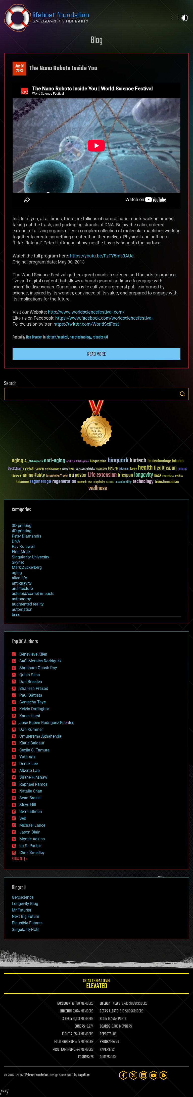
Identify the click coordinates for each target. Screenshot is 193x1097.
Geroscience (22, 897)
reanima (22, 481)
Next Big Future (25, 916)
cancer (39, 469)
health (145, 468)
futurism (123, 469)
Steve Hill (27, 804)
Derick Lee (28, 763)
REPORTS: (106, 1034)
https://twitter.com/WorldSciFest (86, 324)
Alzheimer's (36, 462)
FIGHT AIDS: (70, 1034)
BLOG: (103, 1019)
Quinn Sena (29, 674)
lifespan (125, 475)
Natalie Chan (30, 791)
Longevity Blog (25, 903)
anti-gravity (22, 583)
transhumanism (167, 481)
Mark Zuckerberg (27, 567)
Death (71, 469)
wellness (97, 488)
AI (25, 461)
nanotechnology (80, 337)
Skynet (18, 562)
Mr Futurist (21, 910)
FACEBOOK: (64, 1003)
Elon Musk (21, 551)
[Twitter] (133, 1075)
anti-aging (54, 461)
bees (16, 614)
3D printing (21, 525)
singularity (99, 482)
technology (143, 482)
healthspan (165, 468)
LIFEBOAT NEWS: (110, 1003)
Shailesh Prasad (33, 688)
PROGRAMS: (107, 1042)
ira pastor (78, 475)
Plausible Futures (27, 923)
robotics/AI (100, 337)
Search (182, 394)
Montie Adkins (32, 839)
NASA (157, 476)
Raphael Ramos (33, 784)
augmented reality (28, 604)
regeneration (64, 481)
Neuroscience (168, 476)
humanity (182, 469)
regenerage (40, 481)
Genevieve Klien (33, 654)
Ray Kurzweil (23, 546)
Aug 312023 (19, 68)
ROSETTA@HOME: (64, 1049)
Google (133, 469)
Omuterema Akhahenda (40, 736)
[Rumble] (164, 1075)
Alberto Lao (29, 770)
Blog (96, 40)
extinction (101, 469)
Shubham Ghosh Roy (38, 667)
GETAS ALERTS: (109, 1011)
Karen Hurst (29, 715)
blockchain (14, 469)
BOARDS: (105, 1026)
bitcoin (177, 461)
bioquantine (98, 461)
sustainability (123, 482)
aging (17, 461)
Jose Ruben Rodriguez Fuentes (46, 722)
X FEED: (67, 1019)
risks (90, 482)
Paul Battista (30, 695)
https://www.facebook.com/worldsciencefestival (104, 318)
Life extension (102, 475)
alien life (19, 578)
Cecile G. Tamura (34, 750)
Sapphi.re (83, 1075)
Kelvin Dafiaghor (34, 708)
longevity (143, 475)
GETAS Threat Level (96, 985)
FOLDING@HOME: (65, 1042)
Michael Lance (32, 825)
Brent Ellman (30, 811)
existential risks (85, 469)
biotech (138, 460)
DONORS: (80, 1026)
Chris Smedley (32, 852)
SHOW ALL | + (19, 859)
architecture (22, 588)
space (110, 482)
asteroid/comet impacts (33, 593)
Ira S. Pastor (30, 845)
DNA (16, 541)
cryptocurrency (53, 469)
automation (22, 609)
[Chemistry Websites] (96, 424)
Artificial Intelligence (77, 461)
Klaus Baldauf (31, 743)
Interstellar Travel (57, 476)
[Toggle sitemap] (174, 18)
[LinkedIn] (143, 1075)
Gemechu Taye (32, 702)
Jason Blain (29, 832)
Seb (22, 818)
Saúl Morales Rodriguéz (40, 661)
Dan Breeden (34, 337)
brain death (28, 469)
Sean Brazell (30, 798)
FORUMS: (84, 1057)
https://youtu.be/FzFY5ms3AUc (101, 255)
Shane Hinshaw (33, 777)
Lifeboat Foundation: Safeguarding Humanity (84, 18)
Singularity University (30, 557)
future (113, 468)
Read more (96, 354)
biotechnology (159, 461)
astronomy (21, 598)
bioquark (118, 460)
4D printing (21, 530)
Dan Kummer (31, 729)
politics (179, 476)
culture (65, 469)
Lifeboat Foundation (36, 1075)
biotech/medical (57, 337)
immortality (34, 475)
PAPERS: (105, 1049)
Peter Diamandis (26, 536)
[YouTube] (154, 1075)
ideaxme (16, 476)
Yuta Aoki (27, 756)
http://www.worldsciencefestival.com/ (86, 312)
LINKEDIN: (66, 1011)
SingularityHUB (25, 929)
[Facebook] (123, 1075)
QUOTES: (105, 1057)
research (81, 482)
